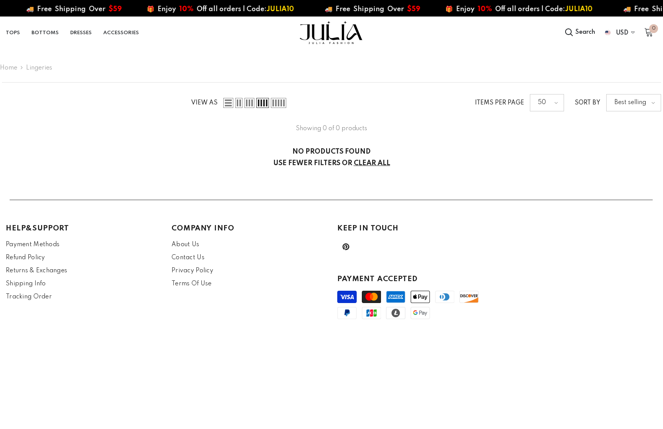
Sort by (587, 103)
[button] (228, 103)
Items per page (499, 103)
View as (204, 103)
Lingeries (39, 68)
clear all (372, 163)
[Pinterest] (346, 246)
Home (8, 68)
